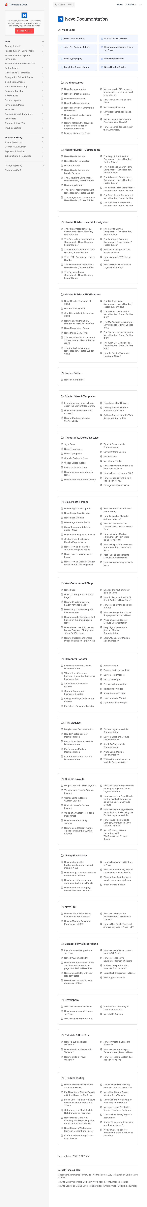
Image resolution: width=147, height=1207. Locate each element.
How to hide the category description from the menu (77, 889)
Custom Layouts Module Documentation (116, 730)
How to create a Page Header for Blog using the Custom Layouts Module (119, 788)
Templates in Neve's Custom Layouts (78, 791)
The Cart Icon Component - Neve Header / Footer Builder (118, 204)
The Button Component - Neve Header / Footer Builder (79, 251)
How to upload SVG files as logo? (117, 258)
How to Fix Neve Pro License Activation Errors (78, 1086)
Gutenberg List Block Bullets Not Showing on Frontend (78, 1111)
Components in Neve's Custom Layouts (75, 799)
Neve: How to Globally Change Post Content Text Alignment (79, 563)
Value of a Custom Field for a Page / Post (79, 814)
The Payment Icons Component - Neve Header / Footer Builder (78, 275)
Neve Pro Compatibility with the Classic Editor (78, 981)
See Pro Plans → (24, 31)
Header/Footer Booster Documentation (76, 735)
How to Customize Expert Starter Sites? (77, 419)
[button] (24, 41)
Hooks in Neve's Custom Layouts (76, 806)
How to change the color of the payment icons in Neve (117, 614)
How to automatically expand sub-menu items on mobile (118, 871)
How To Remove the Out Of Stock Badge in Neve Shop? (117, 598)
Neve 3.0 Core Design (115, 452)
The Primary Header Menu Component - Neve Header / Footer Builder (78, 232)
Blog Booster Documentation (78, 729)
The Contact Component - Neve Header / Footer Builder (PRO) (79, 351)
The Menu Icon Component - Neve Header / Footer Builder (79, 266)
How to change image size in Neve (118, 563)
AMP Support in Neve (114, 977)
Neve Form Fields (112, 461)
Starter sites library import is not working (118, 1116)
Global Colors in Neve (75, 463)
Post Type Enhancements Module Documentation (116, 556)
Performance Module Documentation (75, 750)
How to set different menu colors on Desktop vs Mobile (78, 881)
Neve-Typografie (73, 453)
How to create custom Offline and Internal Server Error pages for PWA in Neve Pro (79, 965)
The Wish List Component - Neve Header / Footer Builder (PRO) (118, 346)
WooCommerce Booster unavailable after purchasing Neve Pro (118, 1133)
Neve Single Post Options (77, 513)
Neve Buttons (110, 456)
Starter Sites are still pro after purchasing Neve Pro (119, 1123)
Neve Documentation (75, 89)
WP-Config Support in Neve (78, 1018)
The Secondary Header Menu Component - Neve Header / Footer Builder (79, 242)
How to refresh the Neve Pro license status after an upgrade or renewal (78, 126)
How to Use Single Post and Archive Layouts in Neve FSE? (119, 925)
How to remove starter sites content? (78, 412)
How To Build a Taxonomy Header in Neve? (117, 354)
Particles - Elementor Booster (79, 706)
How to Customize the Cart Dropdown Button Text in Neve (79, 639)
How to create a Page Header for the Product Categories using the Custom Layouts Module (119, 800)
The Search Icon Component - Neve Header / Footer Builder (119, 196)
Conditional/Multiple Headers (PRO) (79, 314)
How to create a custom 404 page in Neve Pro (118, 1058)
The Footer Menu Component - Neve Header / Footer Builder (80, 191)
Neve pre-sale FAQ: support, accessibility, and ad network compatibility (118, 92)
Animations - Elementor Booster (76, 685)
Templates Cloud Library (116, 403)
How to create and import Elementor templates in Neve (118, 1050)
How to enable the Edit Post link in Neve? (117, 510)
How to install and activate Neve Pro (78, 116)
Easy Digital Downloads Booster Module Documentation (115, 630)
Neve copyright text (74, 185)
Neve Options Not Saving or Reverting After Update (118, 1101)
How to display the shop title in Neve (118, 606)
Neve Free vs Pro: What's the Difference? (79, 109)
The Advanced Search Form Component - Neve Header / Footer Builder (118, 170)
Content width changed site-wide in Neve (79, 1137)
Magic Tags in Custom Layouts (80, 785)
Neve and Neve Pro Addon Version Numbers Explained (117, 1108)
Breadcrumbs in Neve (114, 884)
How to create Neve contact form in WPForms (118, 951)
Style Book (69, 444)
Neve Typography (73, 449)
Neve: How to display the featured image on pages (77, 548)
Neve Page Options (74, 517)
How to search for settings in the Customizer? (118, 128)
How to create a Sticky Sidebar (75, 822)
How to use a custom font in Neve (78, 473)
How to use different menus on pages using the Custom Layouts (78, 831)
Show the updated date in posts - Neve (77, 528)
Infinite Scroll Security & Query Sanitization (116, 1008)
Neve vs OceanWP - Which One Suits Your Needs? (117, 120)
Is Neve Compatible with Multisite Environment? (116, 967)
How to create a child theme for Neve (78, 1012)
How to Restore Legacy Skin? (118, 473)
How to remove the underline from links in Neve (118, 467)
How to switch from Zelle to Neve (117, 101)
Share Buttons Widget (115, 693)
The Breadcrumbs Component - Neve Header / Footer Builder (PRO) (79, 340)
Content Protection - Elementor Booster (74, 692)
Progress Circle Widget (115, 684)
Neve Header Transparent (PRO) (77, 302)
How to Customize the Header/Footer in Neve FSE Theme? (117, 916)
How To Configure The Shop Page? (78, 596)
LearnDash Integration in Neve (119, 973)
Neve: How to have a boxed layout (78, 555)
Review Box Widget (113, 689)
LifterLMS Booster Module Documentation (117, 639)
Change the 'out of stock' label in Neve (117, 591)
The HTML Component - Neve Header (79, 258)
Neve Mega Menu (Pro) (76, 333)
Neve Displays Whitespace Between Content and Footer (78, 1129)
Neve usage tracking (114, 107)
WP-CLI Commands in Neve (78, 1006)
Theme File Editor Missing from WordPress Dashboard (118, 1086)
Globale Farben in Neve (76, 458)
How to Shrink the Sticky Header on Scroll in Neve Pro (79, 322)
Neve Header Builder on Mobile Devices (76, 171)
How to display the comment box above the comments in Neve (118, 547)
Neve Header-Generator (76, 161)
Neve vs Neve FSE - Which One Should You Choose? (77, 915)
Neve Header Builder (75, 156)
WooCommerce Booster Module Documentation (115, 621)
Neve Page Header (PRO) (77, 522)
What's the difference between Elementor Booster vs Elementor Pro (79, 676)
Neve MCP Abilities (113, 1014)
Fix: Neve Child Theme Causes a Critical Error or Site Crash (79, 1093)
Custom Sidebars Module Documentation (116, 738)
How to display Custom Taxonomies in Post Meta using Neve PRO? (116, 537)
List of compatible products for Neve (78, 951)
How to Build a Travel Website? (75, 1058)
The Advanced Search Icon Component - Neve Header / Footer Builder (118, 180)
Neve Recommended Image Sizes (117, 113)
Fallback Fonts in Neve (75, 467)
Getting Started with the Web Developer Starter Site (118, 416)
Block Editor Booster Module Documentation (78, 742)
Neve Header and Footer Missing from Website (116, 1093)
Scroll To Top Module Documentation (114, 745)
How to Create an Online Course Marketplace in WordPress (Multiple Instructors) (97, 1186)
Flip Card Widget (112, 679)
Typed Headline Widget (115, 702)
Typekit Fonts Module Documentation (114, 445)
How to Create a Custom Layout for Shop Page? (76, 603)
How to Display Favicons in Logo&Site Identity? (117, 266)
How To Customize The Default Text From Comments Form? (118, 526)
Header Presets (72, 165)
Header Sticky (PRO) (74, 308)
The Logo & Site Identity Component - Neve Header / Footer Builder (118, 159)
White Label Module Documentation (114, 753)
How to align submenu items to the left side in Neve (80, 874)
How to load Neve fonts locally (80, 479)
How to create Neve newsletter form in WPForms (118, 959)
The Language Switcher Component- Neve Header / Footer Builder (118, 242)
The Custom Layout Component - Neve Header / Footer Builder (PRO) (118, 304)
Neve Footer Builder (74, 379)
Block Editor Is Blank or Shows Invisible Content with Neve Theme (79, 1102)
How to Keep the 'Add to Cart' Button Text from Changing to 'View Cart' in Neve (79, 630)
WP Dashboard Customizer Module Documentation (117, 760)
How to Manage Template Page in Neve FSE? (77, 922)
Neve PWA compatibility (76, 958)
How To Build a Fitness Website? (75, 1043)
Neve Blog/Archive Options (78, 508)
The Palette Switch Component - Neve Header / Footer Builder (118, 232)
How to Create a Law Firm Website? (117, 1043)
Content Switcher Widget (116, 670)
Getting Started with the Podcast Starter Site (116, 409)
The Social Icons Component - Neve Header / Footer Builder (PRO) (119, 335)
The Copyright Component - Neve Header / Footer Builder (79, 179)
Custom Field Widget (114, 675)
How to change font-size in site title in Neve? (117, 479)
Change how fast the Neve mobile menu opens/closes (117, 878)
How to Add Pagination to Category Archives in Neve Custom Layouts (117, 823)
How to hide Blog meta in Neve (79, 534)
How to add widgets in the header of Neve (117, 251)
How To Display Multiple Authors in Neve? (116, 517)
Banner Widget (111, 665)
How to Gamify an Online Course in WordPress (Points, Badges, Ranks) (93, 1182)
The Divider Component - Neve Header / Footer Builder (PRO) (118, 314)
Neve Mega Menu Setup (76, 328)
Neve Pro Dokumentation (77, 103)
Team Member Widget (115, 698)
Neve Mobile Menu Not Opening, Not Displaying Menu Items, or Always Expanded (79, 1120)
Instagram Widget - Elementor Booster (79, 700)
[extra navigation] (141, 4)
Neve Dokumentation (75, 98)
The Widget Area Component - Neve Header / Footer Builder (79, 199)
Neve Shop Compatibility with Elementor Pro (79, 610)
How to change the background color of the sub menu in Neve (78, 865)
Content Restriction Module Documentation (78, 758)
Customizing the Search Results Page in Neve (76, 540)
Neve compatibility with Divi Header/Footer (78, 974)
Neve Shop (69, 590)
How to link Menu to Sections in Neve (118, 863)
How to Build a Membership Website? (78, 1050)
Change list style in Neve (116, 485)
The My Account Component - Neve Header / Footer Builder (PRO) (119, 325)
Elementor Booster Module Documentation (77, 667)
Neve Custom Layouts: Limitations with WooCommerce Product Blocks (116, 834)
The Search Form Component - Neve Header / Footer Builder (119, 189)
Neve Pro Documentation (77, 94)
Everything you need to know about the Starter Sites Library (79, 404)
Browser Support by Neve (77, 133)
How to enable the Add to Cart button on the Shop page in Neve (79, 620)
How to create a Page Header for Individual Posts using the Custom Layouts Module (119, 812)
